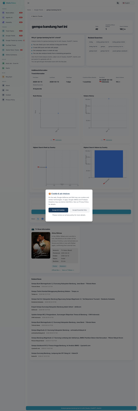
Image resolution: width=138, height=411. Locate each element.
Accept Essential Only (79, 210)
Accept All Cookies (58, 210)
